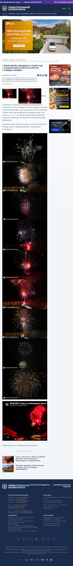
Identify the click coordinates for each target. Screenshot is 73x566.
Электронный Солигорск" (60, 547)
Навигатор (32, 13)
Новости (4, 13)
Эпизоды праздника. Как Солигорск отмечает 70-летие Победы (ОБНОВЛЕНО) (30, 467)
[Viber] (46, 75)
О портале (53, 13)
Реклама (47, 13)
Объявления (11, 13)
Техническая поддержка (40, 485)
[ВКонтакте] (38, 75)
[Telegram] (43, 75)
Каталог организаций (22, 13)
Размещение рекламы (62, 485)
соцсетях (13, 115)
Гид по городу (40, 13)
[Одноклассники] (41, 75)
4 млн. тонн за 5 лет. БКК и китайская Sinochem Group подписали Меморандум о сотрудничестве (30, 459)
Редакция (67, 486)
